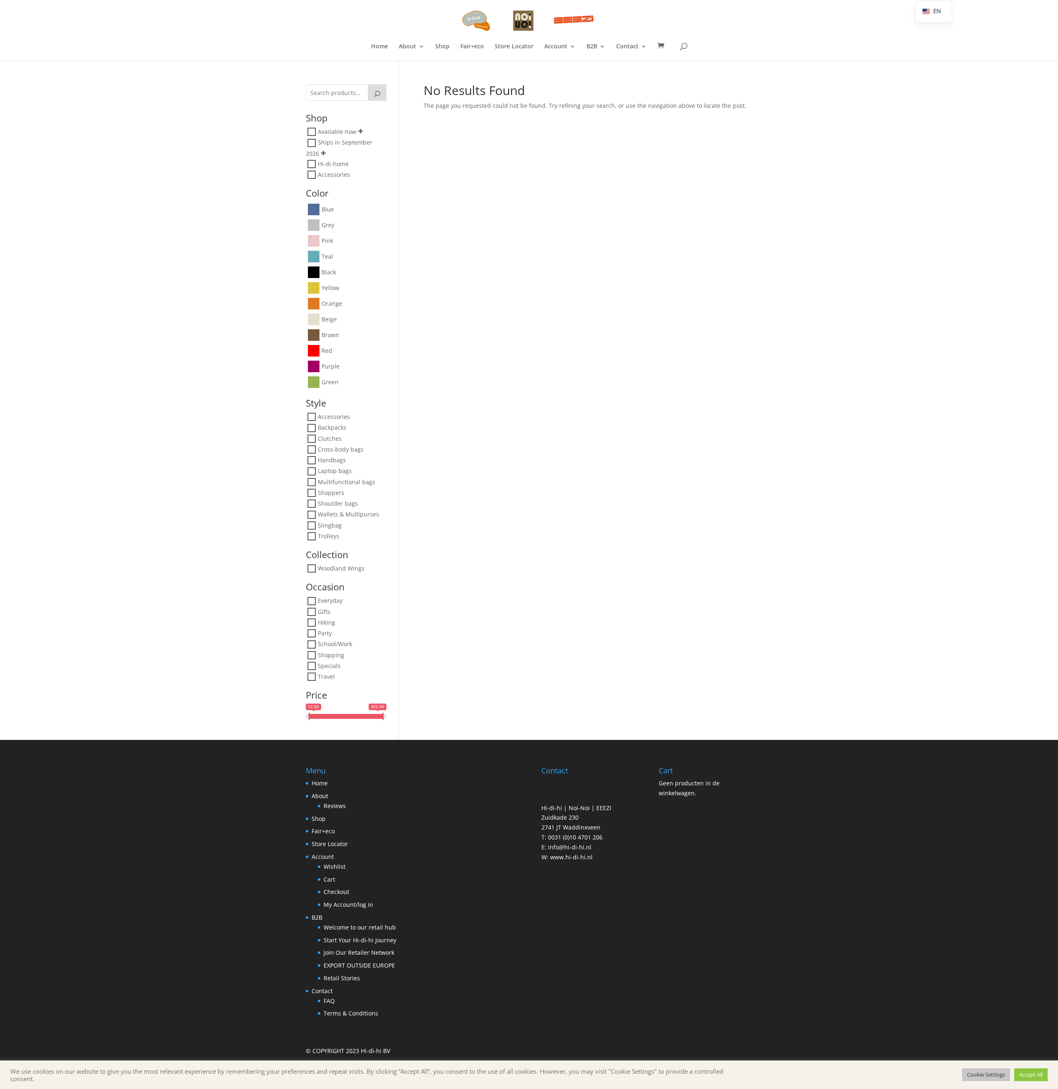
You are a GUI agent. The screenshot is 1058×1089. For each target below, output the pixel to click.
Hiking (326, 622)
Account (555, 46)
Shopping (331, 655)
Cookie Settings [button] (986, 1074)
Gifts (324, 612)
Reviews (335, 806)
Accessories (334, 174)
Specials (329, 666)
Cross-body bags (341, 449)
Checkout (336, 892)
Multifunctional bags (346, 482)
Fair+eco (472, 46)
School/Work (335, 644)
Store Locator (514, 46)
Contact (627, 46)
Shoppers (331, 493)
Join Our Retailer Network (359, 952)
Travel (326, 676)
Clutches (330, 438)
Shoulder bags (338, 503)
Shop (442, 46)
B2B (591, 46)
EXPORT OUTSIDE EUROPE (359, 965)
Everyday (330, 601)
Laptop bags (335, 471)
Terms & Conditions (351, 1013)
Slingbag (330, 525)
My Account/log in (348, 904)
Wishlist (335, 866)
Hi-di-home (333, 164)
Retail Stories (342, 978)
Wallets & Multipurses (348, 514)
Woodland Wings (341, 568)
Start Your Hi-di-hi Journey (360, 940)
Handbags (332, 460)
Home (379, 46)
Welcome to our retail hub (360, 927)
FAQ (329, 1001)
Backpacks (332, 428)
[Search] (377, 92)
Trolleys (328, 536)
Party (325, 633)
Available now (337, 132)
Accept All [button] (1031, 1074)
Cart (329, 879)
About (407, 46)
